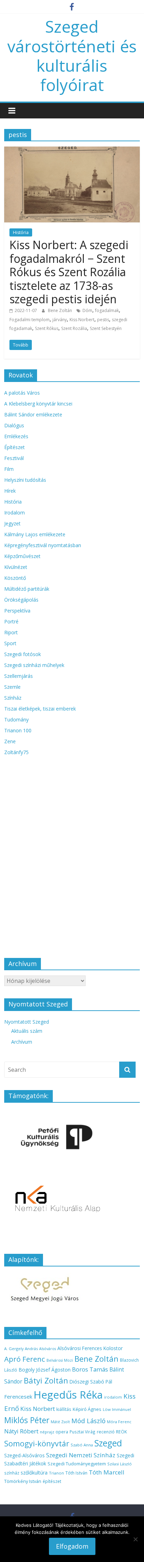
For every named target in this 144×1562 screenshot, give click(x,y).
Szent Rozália (74, 328)
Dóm (87, 310)
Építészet (14, 447)
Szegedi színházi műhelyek (34, 665)
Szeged (108, 1443)
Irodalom (14, 512)
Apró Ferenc (24, 1359)
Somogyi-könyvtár (36, 1443)
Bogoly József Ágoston (45, 1369)
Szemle (12, 686)
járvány (59, 320)
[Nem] (135, 1539)
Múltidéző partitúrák (26, 588)
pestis (103, 320)
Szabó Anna (82, 1444)
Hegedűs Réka (68, 1395)
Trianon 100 (17, 730)
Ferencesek (18, 1396)
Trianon (56, 1473)
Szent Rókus (46, 328)
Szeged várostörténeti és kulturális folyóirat (72, 55)
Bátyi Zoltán (46, 1380)
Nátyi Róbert (21, 1431)
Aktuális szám (26, 1031)
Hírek (10, 490)
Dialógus (14, 425)
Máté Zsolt (60, 1421)
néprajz (47, 1431)
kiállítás (63, 1409)
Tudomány (16, 719)
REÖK (121, 1432)
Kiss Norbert (82, 320)
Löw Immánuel (117, 1409)
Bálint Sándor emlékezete (33, 414)
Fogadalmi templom (29, 320)
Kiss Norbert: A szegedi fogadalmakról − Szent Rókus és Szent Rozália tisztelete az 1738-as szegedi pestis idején (68, 271)
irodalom (113, 1397)
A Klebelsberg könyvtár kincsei (38, 403)
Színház (12, 697)
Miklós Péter (26, 1420)
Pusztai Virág (82, 1431)
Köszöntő (15, 578)
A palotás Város (22, 392)
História (21, 232)
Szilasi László (119, 1463)
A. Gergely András (21, 1348)
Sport (10, 643)
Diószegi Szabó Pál (91, 1381)
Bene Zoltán (60, 310)
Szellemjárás (18, 676)
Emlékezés (16, 436)
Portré (11, 621)
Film (9, 469)
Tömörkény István (22, 1481)
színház (11, 1473)
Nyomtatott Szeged (26, 1021)
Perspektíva (17, 610)
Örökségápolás (21, 599)
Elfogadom (72, 1546)
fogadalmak (107, 310)
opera (62, 1432)
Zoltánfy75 (16, 752)
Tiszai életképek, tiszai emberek (40, 708)
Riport (11, 632)
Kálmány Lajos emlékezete (34, 534)
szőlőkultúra (34, 1472)
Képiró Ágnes (87, 1409)
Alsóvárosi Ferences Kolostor (90, 1348)
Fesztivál (14, 458)
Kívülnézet (15, 567)
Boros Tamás (90, 1369)
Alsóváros (47, 1348)
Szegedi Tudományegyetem (77, 1463)
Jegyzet (12, 523)
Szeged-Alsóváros (24, 1455)
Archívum (21, 1041)
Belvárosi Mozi (59, 1360)
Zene (10, 741)
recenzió (106, 1432)
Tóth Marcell (106, 1472)
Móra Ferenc (119, 1421)
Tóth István (76, 1473)
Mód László (88, 1421)
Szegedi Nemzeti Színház (80, 1455)
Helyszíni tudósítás (25, 480)
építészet (52, 1481)
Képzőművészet (22, 556)
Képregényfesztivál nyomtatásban (42, 545)
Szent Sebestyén (106, 328)
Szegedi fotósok (22, 654)
